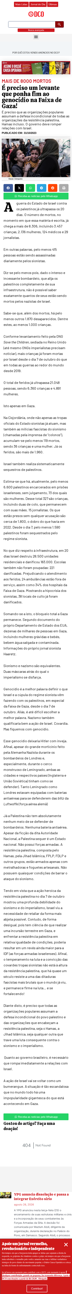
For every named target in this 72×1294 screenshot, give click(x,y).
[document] (36, 647)
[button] (66, 1244)
